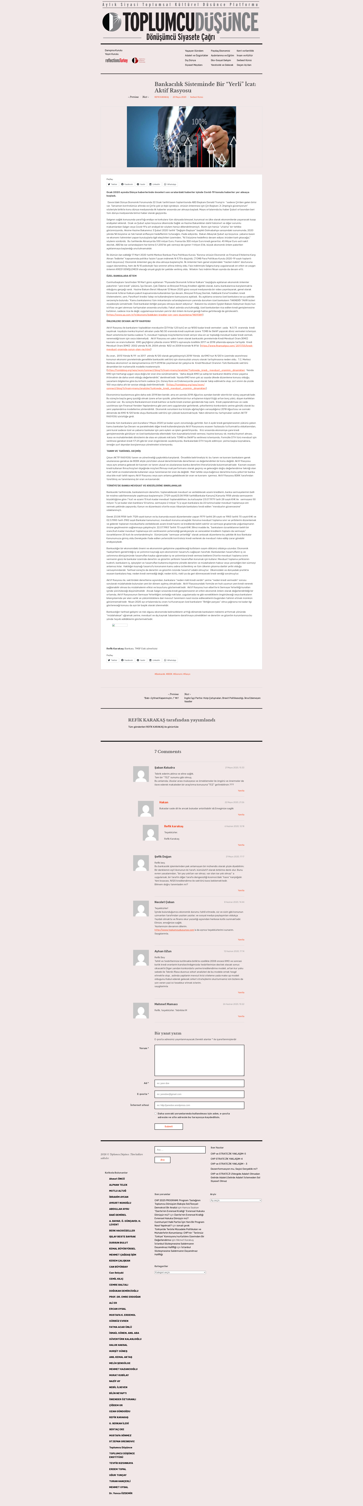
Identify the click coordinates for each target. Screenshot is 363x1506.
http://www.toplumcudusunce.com (174, 929)
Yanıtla (241, 791)
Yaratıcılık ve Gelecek (222, 65)
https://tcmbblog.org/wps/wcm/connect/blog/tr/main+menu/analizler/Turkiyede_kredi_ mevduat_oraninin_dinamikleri (176, 370)
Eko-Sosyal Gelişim (221, 60)
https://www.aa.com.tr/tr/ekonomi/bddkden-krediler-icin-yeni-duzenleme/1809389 (154, 314)
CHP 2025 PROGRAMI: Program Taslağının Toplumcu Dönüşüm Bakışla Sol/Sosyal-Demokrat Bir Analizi (178, 1204)
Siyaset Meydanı (193, 65)
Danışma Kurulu (113, 50)
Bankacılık (160, 674)
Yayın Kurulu (112, 54)
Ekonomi (178, 674)
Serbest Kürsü (244, 60)
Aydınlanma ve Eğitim (222, 55)
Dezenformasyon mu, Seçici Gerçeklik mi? (234, 1168)
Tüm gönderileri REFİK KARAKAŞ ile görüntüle (153, 726)
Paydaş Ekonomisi (220, 50)
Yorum (144, 1048)
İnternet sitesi (139, 1105)
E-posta (143, 1094)
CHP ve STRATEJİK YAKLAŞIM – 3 (229, 1163)
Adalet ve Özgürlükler (196, 55)
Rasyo (187, 674)
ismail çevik (183, 1225)
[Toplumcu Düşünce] (181, 22)
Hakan (163, 802)
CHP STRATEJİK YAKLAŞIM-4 (227, 1158)
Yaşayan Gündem (194, 50)
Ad (146, 1083)
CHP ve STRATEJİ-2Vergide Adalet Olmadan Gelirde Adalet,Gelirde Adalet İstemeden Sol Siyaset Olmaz (235, 1177)
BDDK (169, 674)
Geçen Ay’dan (244, 65)
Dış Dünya (190, 60)
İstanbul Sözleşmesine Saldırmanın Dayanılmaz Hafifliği (176, 1251)
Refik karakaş (173, 826)
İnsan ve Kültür (245, 55)
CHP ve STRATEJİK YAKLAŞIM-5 (228, 1153)
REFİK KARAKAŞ (162, 97)
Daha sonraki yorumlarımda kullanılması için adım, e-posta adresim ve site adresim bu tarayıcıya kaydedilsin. (194, 1115)
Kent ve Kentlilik (245, 50)
